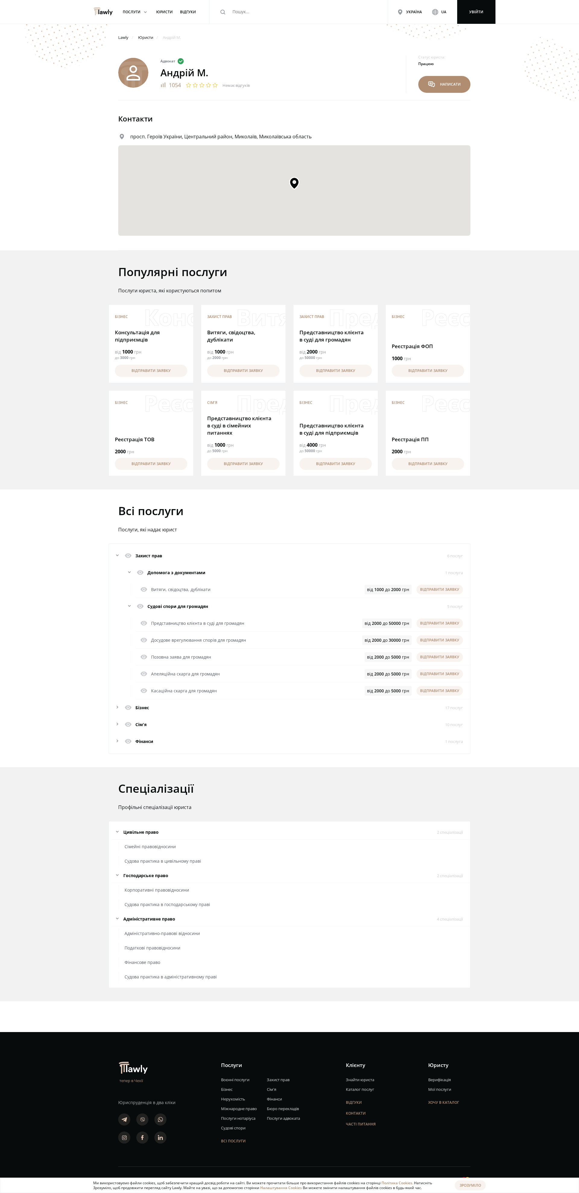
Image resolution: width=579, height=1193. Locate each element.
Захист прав (219, 316)
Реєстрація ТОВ (134, 439)
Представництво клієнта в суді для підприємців (331, 429)
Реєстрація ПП (410, 439)
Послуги (136, 12)
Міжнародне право (239, 1108)
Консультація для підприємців (137, 336)
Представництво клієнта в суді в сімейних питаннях (239, 425)
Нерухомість (233, 1099)
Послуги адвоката (283, 1118)
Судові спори (233, 1128)
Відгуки (354, 1102)
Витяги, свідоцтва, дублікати (231, 336)
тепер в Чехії (131, 1080)
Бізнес (121, 316)
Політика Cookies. (397, 1182)
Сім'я (212, 402)
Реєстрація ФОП (412, 346)
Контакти (356, 1113)
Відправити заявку (151, 370)
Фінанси (274, 1099)
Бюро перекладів (283, 1108)
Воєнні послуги (235, 1079)
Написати (444, 84)
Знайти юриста (360, 1079)
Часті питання (361, 1124)
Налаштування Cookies (281, 1187)
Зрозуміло (470, 1185)
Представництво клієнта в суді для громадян (331, 336)
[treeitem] (289, 707)
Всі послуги (233, 1141)
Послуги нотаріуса (238, 1118)
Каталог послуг (360, 1089)
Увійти (476, 11)
